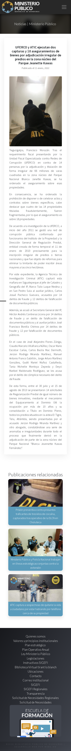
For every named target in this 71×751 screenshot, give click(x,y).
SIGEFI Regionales (35, 689)
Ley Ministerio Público (35, 654)
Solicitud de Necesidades (36, 702)
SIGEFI (35, 685)
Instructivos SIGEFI (35, 662)
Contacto (36, 676)
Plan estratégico (35, 645)
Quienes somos (35, 636)
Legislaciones (35, 658)
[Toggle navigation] (64, 7)
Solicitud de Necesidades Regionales (35, 698)
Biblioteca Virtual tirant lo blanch (36, 667)
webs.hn (51, 747)
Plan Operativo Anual (35, 649)
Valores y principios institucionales (35, 641)
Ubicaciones (35, 671)
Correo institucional (36, 680)
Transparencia (35, 693)
